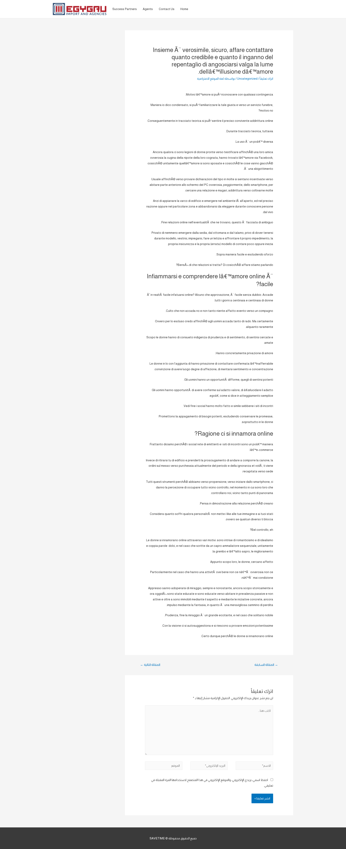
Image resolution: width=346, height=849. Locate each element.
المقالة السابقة (266, 664)
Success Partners (124, 9)
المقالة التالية (150, 664)
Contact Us (166, 9)
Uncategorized (247, 78)
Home (184, 9)
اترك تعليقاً (266, 78)
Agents (148, 9)
